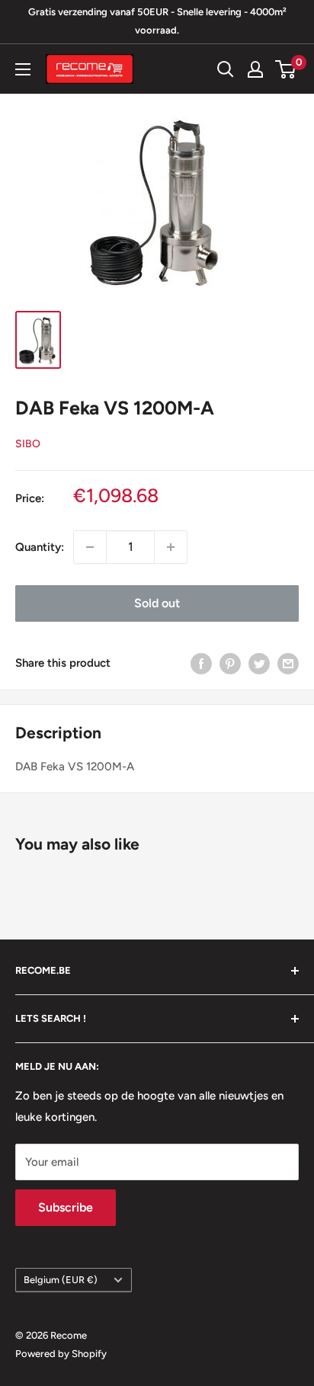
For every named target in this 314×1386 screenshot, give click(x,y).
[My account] (255, 69)
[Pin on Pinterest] (230, 663)
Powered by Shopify (61, 1353)
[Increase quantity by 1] (171, 547)
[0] (286, 69)
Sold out (157, 603)
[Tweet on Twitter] (259, 663)
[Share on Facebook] (201, 663)
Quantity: (39, 547)
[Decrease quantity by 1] (90, 547)
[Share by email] (288, 663)
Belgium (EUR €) (61, 1279)
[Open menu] (22, 69)
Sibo (27, 443)
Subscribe (65, 1207)
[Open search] (225, 69)
